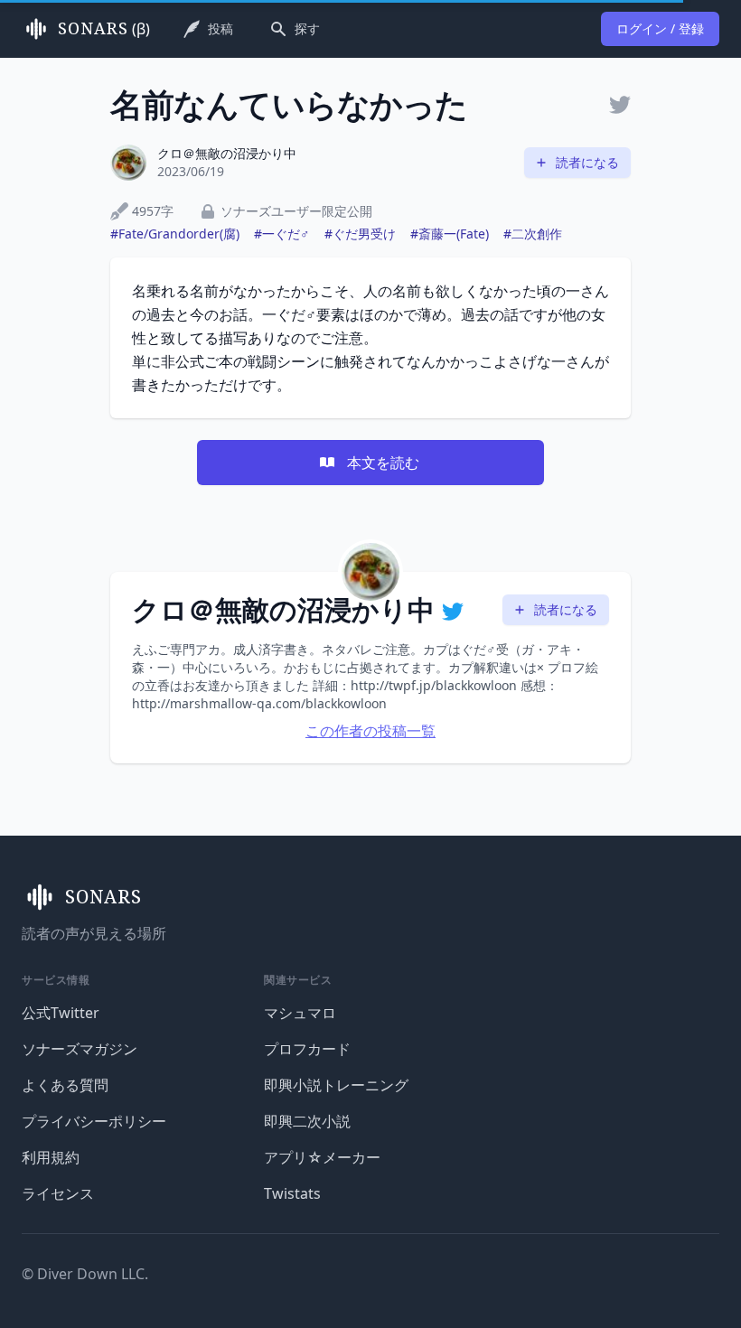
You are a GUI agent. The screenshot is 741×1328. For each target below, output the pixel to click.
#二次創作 (532, 233)
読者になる (587, 162)
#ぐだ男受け (360, 233)
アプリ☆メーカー (322, 1157)
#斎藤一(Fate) (449, 233)
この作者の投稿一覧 (370, 731)
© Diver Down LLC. (85, 1274)
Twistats (292, 1193)
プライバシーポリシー (94, 1121)
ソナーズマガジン (79, 1049)
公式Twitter (60, 1013)
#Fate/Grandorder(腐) (174, 233)
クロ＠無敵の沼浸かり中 (226, 153)
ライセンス (58, 1193)
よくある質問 (65, 1085)
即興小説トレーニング (336, 1085)
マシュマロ (300, 1013)
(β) (104, 29)
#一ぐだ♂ (282, 233)
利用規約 (51, 1157)
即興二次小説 (307, 1121)
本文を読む (383, 462)
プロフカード (307, 1049)
